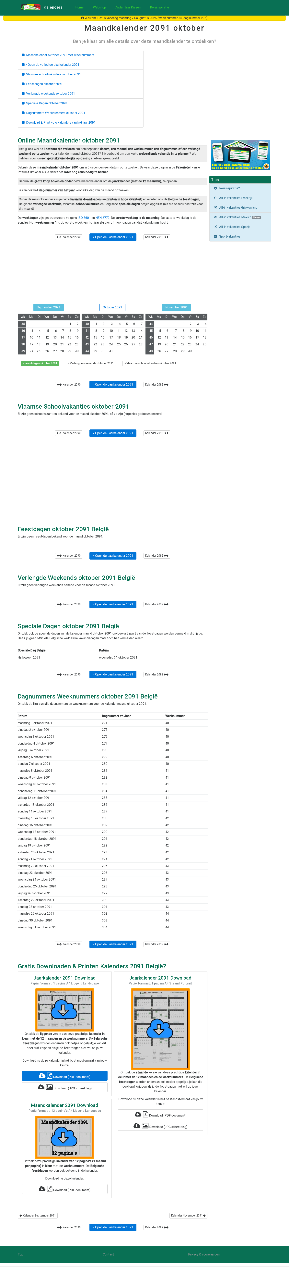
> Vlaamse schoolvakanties (150, 363)
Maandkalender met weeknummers (59, 55)
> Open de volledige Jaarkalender (52, 65)
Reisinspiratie (159, 7)
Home (79, 7)
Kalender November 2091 (187, 1215)
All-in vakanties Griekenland (237, 207)
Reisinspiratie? (229, 188)
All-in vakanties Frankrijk (235, 198)
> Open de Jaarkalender (113, 237)
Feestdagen (44, 84)
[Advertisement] (112, 273)
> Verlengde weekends (91, 363)
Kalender (71, 237)
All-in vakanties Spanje (234, 227)
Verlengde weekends (50, 93)
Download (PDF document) (71, 1077)
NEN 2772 (103, 218)
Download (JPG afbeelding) (72, 1088)
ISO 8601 (84, 218)
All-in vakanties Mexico (239, 217)
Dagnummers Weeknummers (55, 113)
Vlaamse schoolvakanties (53, 74)
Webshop (99, 7)
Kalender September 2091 (39, 1215)
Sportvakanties (229, 236)
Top (20, 1254)
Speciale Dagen (46, 103)
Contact (108, 1254)
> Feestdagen (40, 363)
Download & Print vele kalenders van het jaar (60, 122)
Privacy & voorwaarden (204, 1254)
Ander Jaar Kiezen (128, 7)
